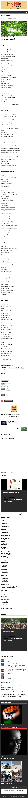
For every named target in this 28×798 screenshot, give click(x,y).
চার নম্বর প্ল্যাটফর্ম (12, 18)
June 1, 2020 (5, 18)
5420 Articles (17, 414)
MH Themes (22, 796)
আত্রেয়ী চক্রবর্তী (8, 389)
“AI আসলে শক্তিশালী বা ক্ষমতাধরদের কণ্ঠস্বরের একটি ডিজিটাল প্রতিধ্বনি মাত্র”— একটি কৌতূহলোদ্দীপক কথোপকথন (16, 665)
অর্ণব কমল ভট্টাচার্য (8, 400)
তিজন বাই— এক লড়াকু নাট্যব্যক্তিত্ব (17, 692)
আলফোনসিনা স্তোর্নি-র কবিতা (8, 384)
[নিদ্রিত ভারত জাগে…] (14, 623)
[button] (26, 12)
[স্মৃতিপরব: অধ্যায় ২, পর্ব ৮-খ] (14, 484)
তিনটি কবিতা (7, 394)
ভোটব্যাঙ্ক (9, 535)
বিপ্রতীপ (9, 673)
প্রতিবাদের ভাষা (13, 689)
